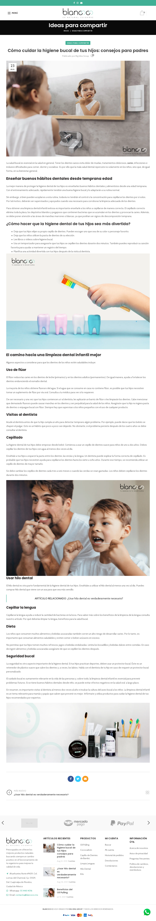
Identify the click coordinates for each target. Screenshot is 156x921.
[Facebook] (71, 779)
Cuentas (71, 861)
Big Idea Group (82, 56)
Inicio (66, 31)
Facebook (74, 3)
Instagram (77, 3)
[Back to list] (147, 792)
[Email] (85, 779)
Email (81, 3)
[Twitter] (78, 779)
